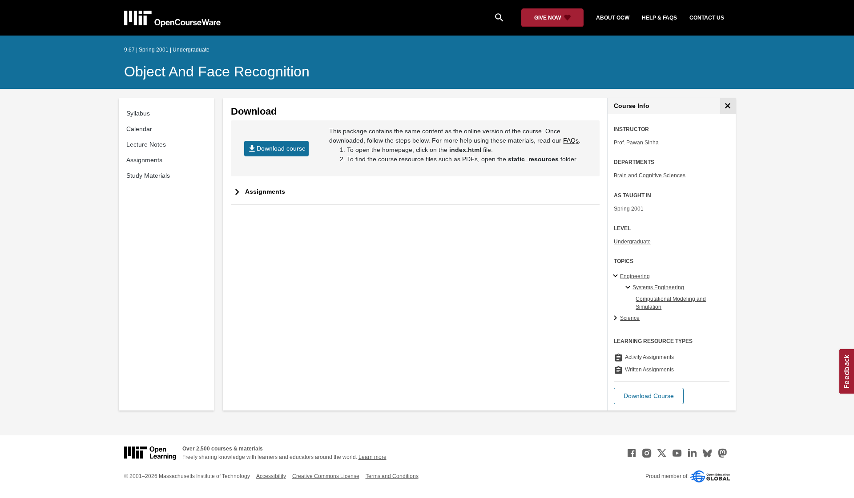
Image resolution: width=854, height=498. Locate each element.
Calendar (139, 128)
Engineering (635, 276)
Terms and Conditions (392, 476)
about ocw (612, 18)
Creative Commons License (325, 476)
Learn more (373, 457)
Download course (276, 148)
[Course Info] (728, 106)
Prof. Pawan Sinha (636, 142)
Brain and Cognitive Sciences (649, 175)
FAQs (571, 140)
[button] (649, 396)
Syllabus (138, 113)
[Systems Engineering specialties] (629, 288)
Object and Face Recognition (217, 72)
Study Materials (148, 175)
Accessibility (271, 476)
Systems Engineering (658, 287)
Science (630, 318)
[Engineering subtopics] (617, 276)
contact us (706, 18)
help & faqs (659, 18)
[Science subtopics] (617, 318)
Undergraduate (632, 242)
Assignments (144, 159)
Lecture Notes (146, 144)
